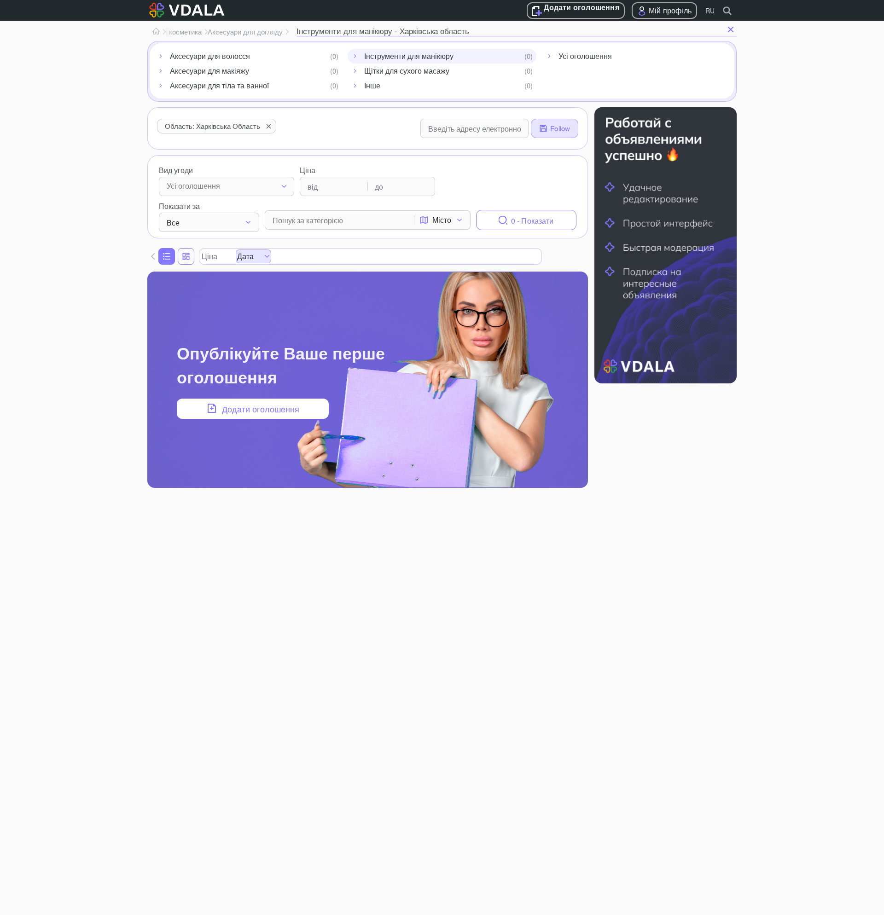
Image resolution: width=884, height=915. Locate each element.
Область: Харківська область (212, 126)
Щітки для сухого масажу (406, 70)
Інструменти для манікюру (409, 56)
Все (173, 222)
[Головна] (156, 32)
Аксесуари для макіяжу (209, 70)
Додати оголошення (581, 7)
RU (710, 10)
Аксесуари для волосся (210, 56)
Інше (372, 85)
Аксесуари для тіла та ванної (219, 85)
